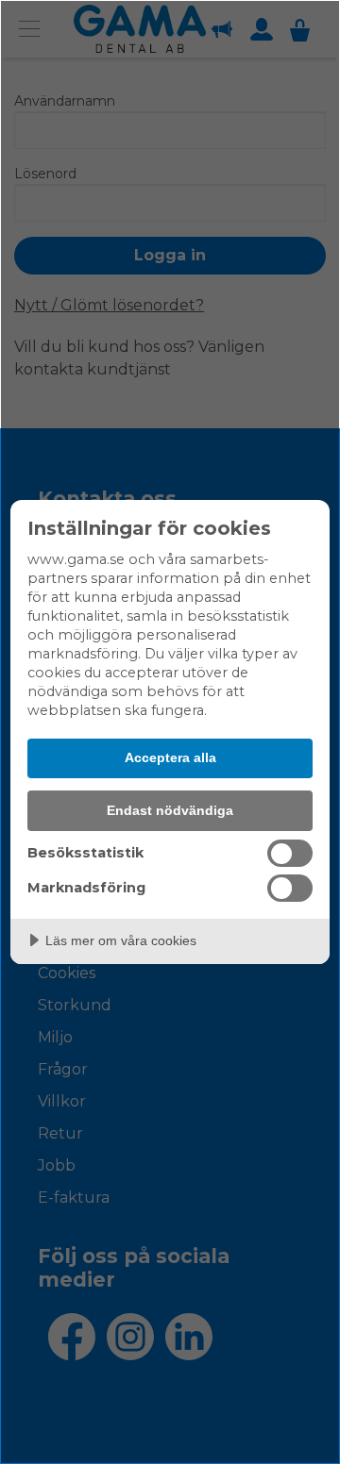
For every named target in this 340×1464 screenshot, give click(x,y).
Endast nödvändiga (170, 810)
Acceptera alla (170, 757)
